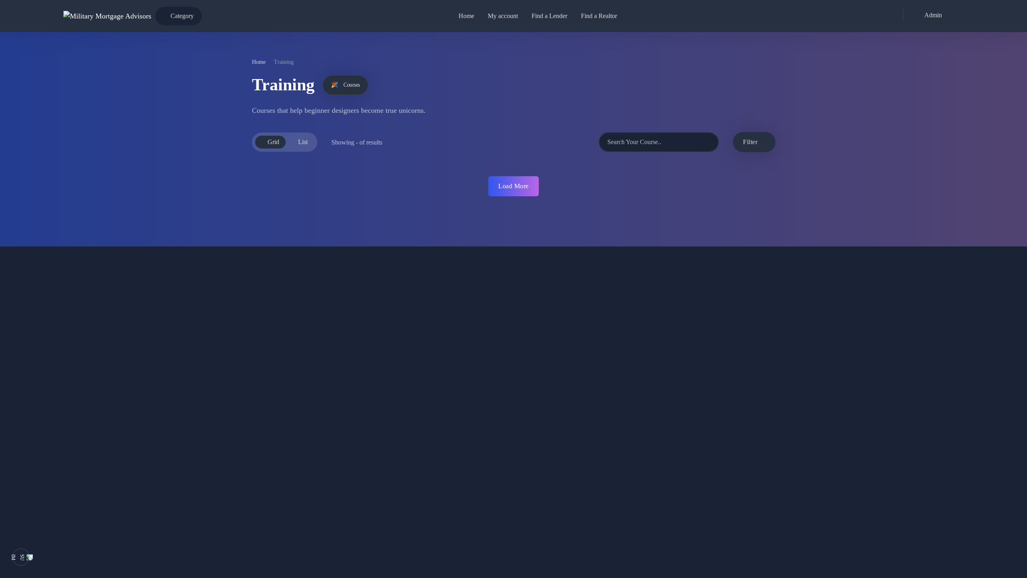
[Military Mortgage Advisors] (107, 16)
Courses (345, 85)
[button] (928, 15)
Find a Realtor (599, 15)
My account (503, 15)
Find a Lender (549, 15)
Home (466, 15)
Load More (513, 186)
